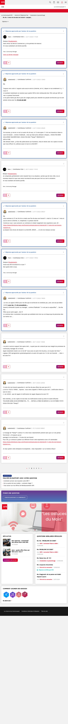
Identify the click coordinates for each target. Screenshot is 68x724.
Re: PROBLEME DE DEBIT (45, 549)
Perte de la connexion (46, 567)
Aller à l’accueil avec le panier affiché (54, 2)
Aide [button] (2, 7)
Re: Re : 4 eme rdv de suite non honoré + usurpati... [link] (17, 17)
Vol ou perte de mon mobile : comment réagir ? (18, 483)
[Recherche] (50, 2)
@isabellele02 (12, 41)
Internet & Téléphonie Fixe (21, 15)
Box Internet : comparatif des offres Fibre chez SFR (20, 541)
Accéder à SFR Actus (10, 560)
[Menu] (66, 2)
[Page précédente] (27, 468)
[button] (5, 62)
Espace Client (62, 2)
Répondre (60, 62)
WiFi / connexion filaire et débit (49, 543)
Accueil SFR (2, 2)
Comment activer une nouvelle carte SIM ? (17, 481)
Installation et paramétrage (37, 15)
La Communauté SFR (7, 15)
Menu (65, 2)
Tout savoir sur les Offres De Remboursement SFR (19, 485)
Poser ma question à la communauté (15, 497)
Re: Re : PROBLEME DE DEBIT (46, 541)
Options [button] (4, 21)
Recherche (50, 2)
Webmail (58, 2)
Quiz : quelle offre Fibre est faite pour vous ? (21, 551)
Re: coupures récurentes (45, 565)
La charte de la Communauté (11, 611)
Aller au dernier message (10, 54)
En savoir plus (7, 600)
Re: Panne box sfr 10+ (44, 558)
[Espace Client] (62, 2)
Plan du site (44, 611)
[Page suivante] (41, 468)
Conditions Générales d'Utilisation (30, 611)
